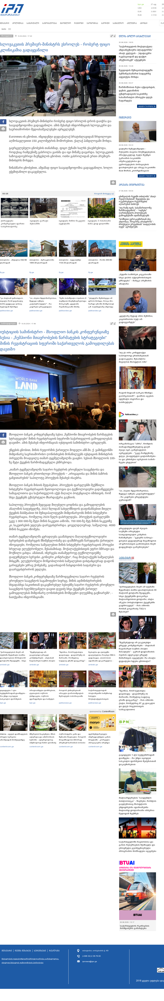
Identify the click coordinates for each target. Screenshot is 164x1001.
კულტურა (132, 23)
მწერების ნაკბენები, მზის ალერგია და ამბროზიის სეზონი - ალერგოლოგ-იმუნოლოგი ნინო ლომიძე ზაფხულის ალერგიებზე (42, 740)
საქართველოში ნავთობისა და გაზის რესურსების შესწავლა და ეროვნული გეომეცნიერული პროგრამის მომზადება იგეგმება (137, 846)
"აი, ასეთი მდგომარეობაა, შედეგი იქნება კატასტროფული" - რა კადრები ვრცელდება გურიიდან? (43, 304)
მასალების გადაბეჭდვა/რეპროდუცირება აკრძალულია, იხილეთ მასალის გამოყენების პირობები (30, 961)
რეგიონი (78, 23)
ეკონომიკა (92, 23)
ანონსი (143, 23)
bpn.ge (141, 4)
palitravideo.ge (6, 311)
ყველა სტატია (146, 176)
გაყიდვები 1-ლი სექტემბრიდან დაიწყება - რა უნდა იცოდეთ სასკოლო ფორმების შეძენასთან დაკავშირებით (13, 697)
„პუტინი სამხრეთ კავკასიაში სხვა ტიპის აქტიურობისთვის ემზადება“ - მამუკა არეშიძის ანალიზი (135, 279)
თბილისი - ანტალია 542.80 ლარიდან (13, 261)
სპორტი (105, 23)
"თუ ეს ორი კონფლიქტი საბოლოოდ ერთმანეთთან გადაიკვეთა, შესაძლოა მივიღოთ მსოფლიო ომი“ (134, 357)
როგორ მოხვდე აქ (104, 194)
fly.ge (2, 272)
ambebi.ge (4, 664)
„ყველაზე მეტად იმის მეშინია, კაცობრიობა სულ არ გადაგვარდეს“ (136, 319)
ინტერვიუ (125, 117)
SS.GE (5, 194)
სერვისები (40, 951)
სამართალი (33, 23)
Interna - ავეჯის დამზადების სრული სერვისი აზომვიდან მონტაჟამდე (14, 737)
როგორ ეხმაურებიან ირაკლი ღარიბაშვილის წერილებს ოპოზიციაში (71, 693)
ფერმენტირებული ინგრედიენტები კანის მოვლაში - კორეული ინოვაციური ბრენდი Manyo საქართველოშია (100, 740)
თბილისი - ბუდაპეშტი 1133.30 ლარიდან (70, 261)
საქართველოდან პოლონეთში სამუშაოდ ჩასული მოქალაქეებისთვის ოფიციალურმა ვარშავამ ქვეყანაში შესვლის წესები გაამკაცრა (101, 699)
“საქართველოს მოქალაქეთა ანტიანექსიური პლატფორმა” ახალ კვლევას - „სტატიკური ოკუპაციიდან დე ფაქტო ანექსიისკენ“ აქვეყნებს (136, 53)
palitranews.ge (65, 703)
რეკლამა (54, 951)
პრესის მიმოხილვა (131, 184)
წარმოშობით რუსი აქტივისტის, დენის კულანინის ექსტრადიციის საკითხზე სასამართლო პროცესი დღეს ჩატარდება (137, 94)
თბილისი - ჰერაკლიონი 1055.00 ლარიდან (41, 261)
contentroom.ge (7, 746)
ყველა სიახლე (145, 106)
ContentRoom (108, 711)
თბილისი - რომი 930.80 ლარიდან (100, 261)
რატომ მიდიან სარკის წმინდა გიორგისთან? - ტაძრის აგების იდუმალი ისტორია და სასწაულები (136, 397)
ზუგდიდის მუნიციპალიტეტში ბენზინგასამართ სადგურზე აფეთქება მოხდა (136, 73)
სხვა (4, 29)
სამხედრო (118, 23)
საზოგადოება (49, 23)
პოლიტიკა (17, 23)
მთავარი (4, 23)
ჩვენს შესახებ (23, 951)
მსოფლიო (65, 23)
